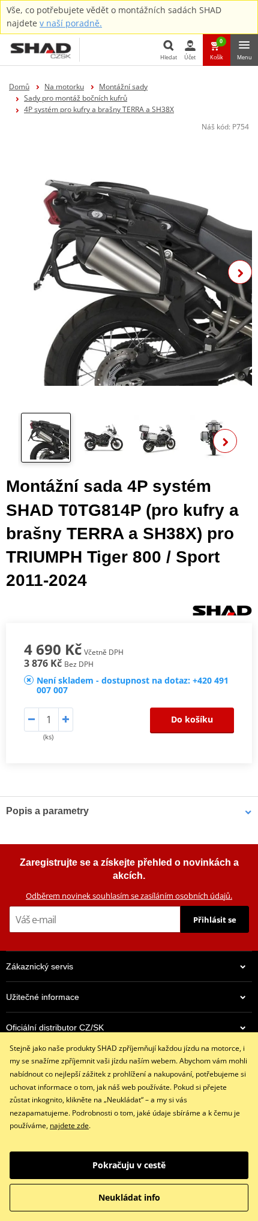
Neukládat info (129, 1197)
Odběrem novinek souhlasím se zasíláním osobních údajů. (129, 895)
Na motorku (64, 86)
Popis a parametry (47, 811)
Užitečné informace (42, 997)
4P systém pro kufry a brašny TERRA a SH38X (99, 109)
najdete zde (69, 1125)
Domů (19, 86)
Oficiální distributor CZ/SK (55, 1027)
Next (240, 272)
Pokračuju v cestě (129, 1165)
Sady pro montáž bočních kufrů (75, 98)
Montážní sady (123, 86)
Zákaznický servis (39, 966)
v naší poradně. (71, 23)
